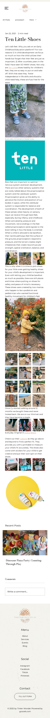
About (25, 636)
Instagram (25, 666)
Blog (25, 646)
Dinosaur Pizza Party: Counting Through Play (23, 562)
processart (19, 20)
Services (25, 639)
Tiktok (25, 672)
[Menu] (6, 8)
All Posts (6, 20)
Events (25, 642)
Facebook (24, 669)
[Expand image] (11, 258)
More (31, 20)
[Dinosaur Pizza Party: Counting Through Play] (25, 542)
